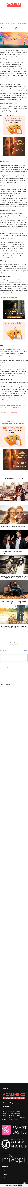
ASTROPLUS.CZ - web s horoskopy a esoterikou (13, 1117)
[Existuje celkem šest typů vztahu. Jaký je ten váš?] (14, 514)
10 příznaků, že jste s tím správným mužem (12, 423)
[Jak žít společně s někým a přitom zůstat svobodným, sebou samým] (14, 589)
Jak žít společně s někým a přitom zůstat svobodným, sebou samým (14, 602)
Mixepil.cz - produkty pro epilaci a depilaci (11, 1153)
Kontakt (3, 1171)
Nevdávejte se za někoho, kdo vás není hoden (14, 503)
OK (20, 1185)
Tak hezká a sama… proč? (7, 421)
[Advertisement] (14, 12)
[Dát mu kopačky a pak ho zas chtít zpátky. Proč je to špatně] (14, 614)
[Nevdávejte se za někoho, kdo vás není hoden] (14, 491)
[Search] (26, 18)
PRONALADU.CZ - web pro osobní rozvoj (11, 1111)
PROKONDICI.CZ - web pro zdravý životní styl (12, 1113)
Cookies (3, 1177)
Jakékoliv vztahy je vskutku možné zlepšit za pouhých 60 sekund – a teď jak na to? (14, 577)
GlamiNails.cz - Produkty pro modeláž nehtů (12, 1139)
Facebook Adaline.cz (5, 684)
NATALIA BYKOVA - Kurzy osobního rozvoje (12, 1119)
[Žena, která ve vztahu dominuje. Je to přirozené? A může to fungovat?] (14, 539)
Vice (24, 1185)
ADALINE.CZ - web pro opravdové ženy (10, 1115)
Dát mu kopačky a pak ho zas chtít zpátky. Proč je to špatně (14, 627)
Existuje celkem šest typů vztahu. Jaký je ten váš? (14, 527)
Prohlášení (4, 1174)
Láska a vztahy (13, 23)
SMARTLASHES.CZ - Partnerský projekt (10, 1124)
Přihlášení (25, 650)
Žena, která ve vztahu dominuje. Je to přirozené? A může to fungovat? (14, 552)
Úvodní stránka (3, 23)
